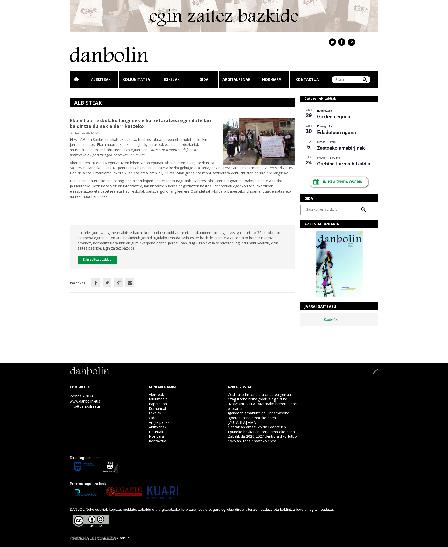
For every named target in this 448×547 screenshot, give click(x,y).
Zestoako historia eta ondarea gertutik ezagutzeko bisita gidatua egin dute (260, 397)
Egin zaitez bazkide (97, 260)
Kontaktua (307, 79)
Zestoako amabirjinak (341, 147)
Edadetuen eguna (336, 132)
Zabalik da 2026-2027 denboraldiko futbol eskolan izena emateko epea (263, 438)
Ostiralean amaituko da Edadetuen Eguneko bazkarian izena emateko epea (261, 429)
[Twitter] (107, 282)
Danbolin (331, 319)
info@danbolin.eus (85, 406)
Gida (204, 79)
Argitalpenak (236, 79)
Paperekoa (158, 403)
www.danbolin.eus (85, 401)
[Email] (129, 282)
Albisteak (101, 79)
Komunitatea (136, 79)
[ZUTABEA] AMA (242, 422)
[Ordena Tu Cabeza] (93, 538)
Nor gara (271, 79)
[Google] (118, 282)
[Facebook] (95, 282)
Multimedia (158, 399)
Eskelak (172, 79)
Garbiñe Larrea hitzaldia (343, 163)
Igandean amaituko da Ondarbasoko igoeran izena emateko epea (258, 415)
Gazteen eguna (333, 116)
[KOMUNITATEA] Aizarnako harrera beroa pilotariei (263, 406)
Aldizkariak (157, 427)
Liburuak (156, 431)
